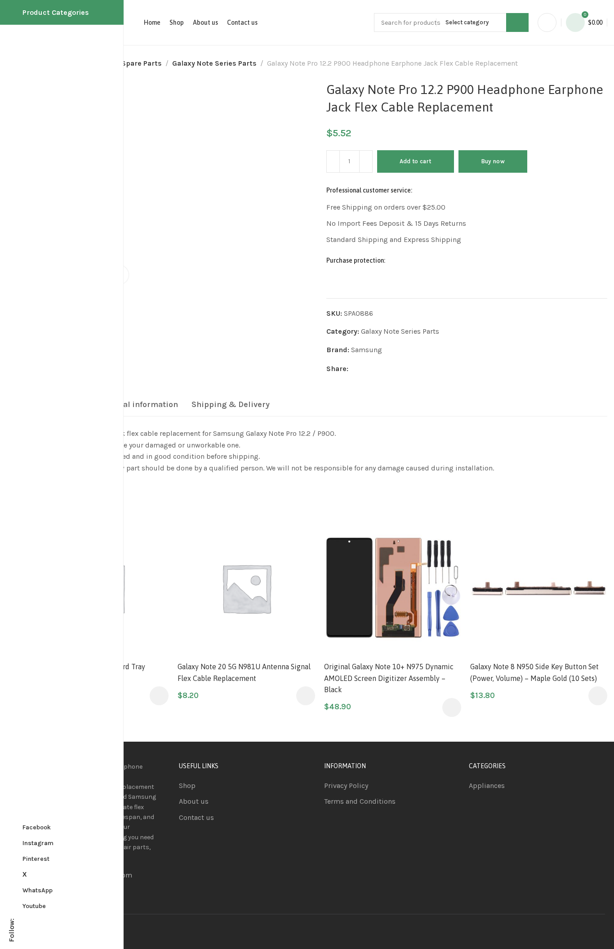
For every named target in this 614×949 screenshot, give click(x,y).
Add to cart (416, 161)
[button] (159, 695)
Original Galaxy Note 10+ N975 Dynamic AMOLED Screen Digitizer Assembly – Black (389, 678)
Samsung (366, 349)
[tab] (134, 404)
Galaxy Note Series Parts (214, 63)
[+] (366, 161)
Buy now (493, 161)
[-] (333, 161)
